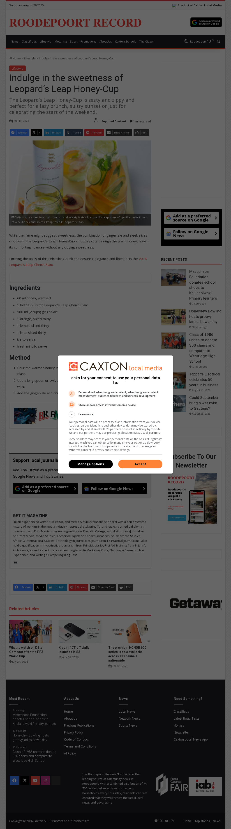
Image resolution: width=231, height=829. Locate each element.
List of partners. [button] (151, 433)
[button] (115, 414)
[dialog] (115, 414)
